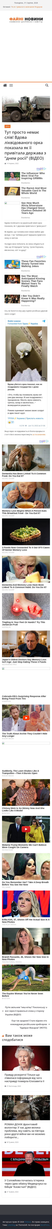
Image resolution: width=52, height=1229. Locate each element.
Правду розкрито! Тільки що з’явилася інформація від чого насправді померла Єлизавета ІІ (24, 1078)
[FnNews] (5, 85)
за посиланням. (39, 434)
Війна (7, 126)
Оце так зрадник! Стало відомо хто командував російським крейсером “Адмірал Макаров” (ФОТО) (28, 1024)
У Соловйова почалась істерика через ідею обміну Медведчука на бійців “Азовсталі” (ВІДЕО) (25, 1184)
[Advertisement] (26, 55)
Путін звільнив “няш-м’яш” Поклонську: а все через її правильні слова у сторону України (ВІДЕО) (26, 1011)
